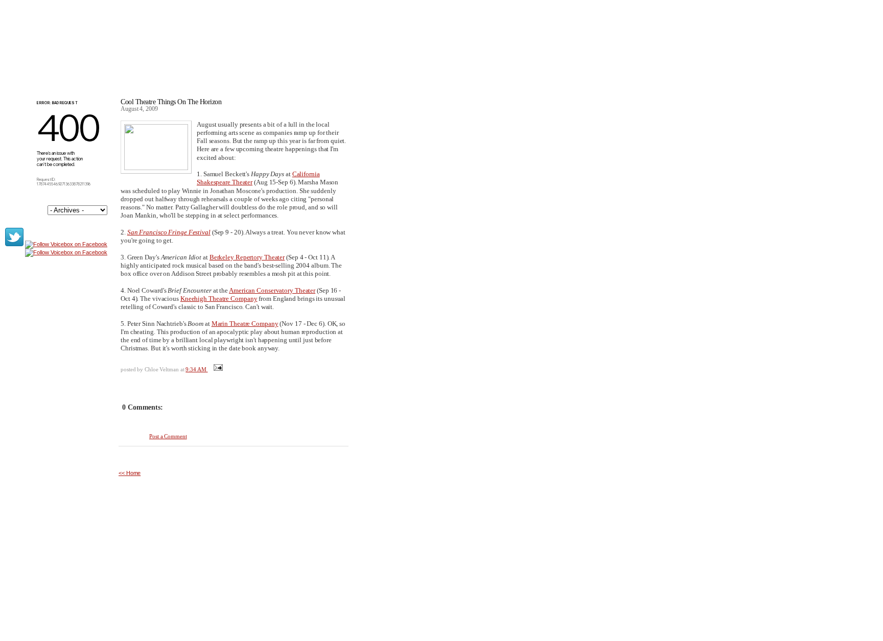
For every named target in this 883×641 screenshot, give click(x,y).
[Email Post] (217, 369)
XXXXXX (154, 50)
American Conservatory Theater (272, 290)
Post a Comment (168, 436)
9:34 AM (196, 369)
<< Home (130, 473)
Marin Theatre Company (245, 323)
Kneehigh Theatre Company (219, 298)
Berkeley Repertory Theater (247, 257)
